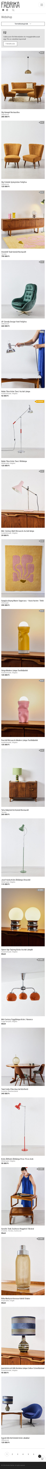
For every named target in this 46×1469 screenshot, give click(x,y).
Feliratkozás (10, 44)
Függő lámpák (6, 1021)
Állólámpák (5, 463)
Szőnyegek (5, 603)
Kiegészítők (5, 1300)
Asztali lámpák (6, 393)
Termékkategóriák (21, 24)
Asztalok (4, 1091)
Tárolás (4, 254)
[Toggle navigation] (42, 5)
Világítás (15, 393)
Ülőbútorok (5, 114)
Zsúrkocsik (17, 1231)
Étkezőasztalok (13, 1091)
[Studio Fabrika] (10, 5)
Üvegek (12, 1300)
